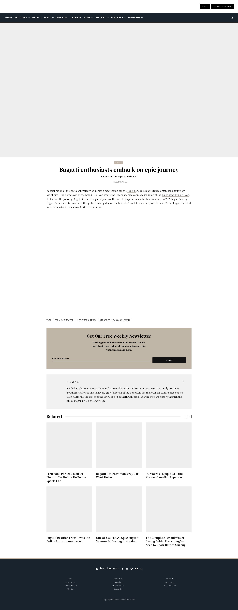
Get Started (119, 429)
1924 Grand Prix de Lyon (175, 195)
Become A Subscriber (222, 6)
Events (77, 17)
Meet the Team (170, 585)
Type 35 (131, 191)
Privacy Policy (118, 585)
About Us (170, 579)
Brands (62, 17)
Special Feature (71, 585)
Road (47, 17)
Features (21, 17)
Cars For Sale (70, 582)
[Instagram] (127, 568)
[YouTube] (136, 568)
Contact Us (118, 579)
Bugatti (118, 163)
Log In (205, 6)
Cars (87, 17)
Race (35, 17)
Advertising (170, 582)
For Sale (117, 17)
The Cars (71, 589)
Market (101, 17)
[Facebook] (123, 568)
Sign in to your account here (129, 439)
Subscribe (118, 589)
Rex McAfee (120, 182)
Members (134, 17)
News (8, 17)
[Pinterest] (131, 568)
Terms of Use (118, 582)
